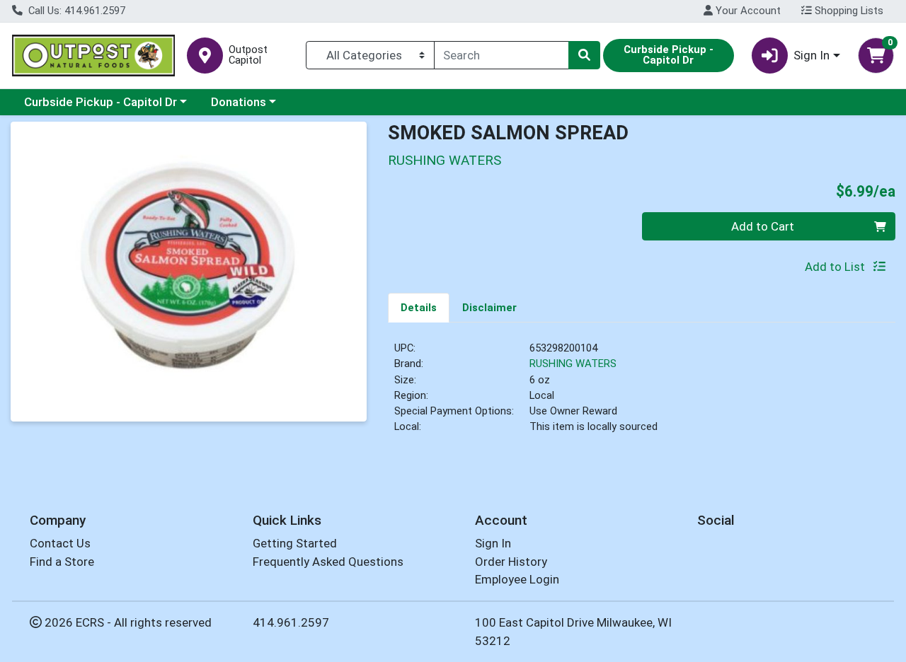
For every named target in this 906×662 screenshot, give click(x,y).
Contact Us (60, 543)
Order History (511, 561)
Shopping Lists (847, 10)
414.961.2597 (291, 622)
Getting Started (295, 543)
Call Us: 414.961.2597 (75, 10)
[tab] (418, 307)
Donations (238, 102)
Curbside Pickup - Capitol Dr (100, 102)
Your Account (747, 10)
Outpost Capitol (248, 55)
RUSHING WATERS (573, 363)
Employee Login (517, 579)
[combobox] (502, 55)
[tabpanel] (641, 393)
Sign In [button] (811, 55)
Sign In (493, 543)
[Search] (584, 55)
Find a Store (62, 561)
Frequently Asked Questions (328, 561)
